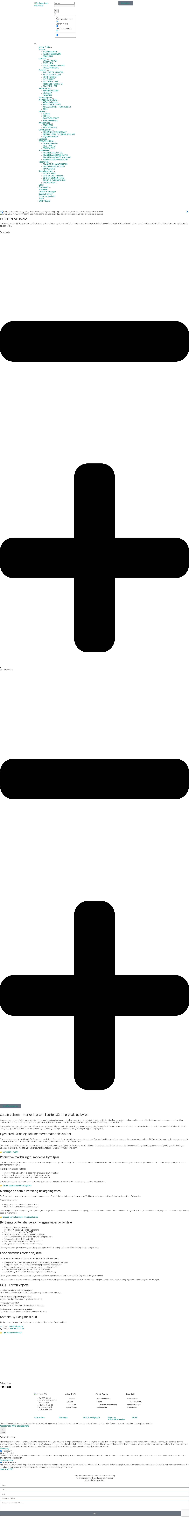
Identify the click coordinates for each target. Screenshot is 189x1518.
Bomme (42, 49)
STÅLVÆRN (48, 56)
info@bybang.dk (16, 1326)
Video (41, 199)
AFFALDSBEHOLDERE (48, 100)
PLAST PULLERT (50, 86)
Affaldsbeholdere (50, 102)
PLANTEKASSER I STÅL (53, 153)
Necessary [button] (4, 1449)
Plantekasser (44, 150)
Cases (41, 185)
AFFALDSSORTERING (52, 104)
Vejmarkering (44, 88)
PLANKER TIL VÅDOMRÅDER (55, 164)
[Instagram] (5, 1387)
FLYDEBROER (49, 169)
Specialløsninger (46, 171)
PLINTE (46, 116)
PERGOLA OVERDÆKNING (54, 180)
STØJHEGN (48, 125)
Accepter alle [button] (5, 1426)
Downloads (43, 187)
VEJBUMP (47, 93)
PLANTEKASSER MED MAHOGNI (57, 157)
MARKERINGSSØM (51, 91)
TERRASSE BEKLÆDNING (54, 166)
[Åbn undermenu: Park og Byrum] (53, 98)
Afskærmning (44, 123)
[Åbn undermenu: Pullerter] (48, 70)
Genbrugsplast (45, 130)
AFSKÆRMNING (50, 127)
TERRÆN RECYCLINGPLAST (55, 132)
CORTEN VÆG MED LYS (53, 176)
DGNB (134, 1418)
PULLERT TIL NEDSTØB (53, 72)
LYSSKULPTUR (49, 173)
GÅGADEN (47, 95)
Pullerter (42, 70)
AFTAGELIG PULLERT (52, 75)
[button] (2, 211)
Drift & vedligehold (47, 196)
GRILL (45, 109)
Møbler (42, 111)
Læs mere (24, 1426)
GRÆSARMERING (50, 143)
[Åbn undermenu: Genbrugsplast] (52, 130)
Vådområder (44, 162)
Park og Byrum (45, 98)
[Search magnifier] (56, 11)
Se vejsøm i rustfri (10, 1152)
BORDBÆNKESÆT (51, 118)
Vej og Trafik (44, 47)
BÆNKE (46, 114)
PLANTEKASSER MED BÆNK (55, 155)
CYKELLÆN (48, 63)
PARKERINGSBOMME (52, 54)
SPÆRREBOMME (50, 52)
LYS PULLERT (49, 79)
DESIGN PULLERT (50, 81)
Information (39, 1418)
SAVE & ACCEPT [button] (6, 1469)
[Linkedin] (3, 1387)
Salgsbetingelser (46, 194)
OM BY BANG (44, 201)
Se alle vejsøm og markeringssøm (17, 1186)
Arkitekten (43, 189)
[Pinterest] (10, 1387)
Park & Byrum (102, 1394)
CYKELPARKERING (51, 68)
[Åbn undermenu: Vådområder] (51, 162)
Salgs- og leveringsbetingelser (117, 1419)
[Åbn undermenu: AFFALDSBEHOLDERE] (58, 100)
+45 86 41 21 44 (17, 1329)
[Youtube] (8, 1387)
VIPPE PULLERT (50, 77)
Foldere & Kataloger (47, 192)
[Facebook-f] (1, 1387)
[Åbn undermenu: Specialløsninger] (54, 171)
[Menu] (35, 43)
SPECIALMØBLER (50, 121)
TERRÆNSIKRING (46, 141)
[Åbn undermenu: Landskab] (48, 139)
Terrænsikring (135, 1402)
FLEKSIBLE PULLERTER (53, 84)
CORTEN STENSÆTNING (53, 178)
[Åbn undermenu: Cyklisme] (48, 59)
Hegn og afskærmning (108, 1405)
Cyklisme (42, 59)
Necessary (7, 1451)
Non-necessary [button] (6, 1460)
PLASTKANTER (49, 146)
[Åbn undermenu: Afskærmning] (52, 123)
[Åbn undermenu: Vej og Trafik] (51, 47)
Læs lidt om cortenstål (12, 1333)
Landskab (43, 139)
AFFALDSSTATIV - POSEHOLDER (57, 107)
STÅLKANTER (49, 148)
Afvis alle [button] (16, 1426)
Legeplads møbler (51, 137)
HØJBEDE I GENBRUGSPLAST (55, 160)
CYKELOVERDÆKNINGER (54, 65)
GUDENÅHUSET (50, 182)
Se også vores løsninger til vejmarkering (20, 1217)
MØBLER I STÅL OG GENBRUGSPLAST (59, 134)
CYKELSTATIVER (50, 61)
